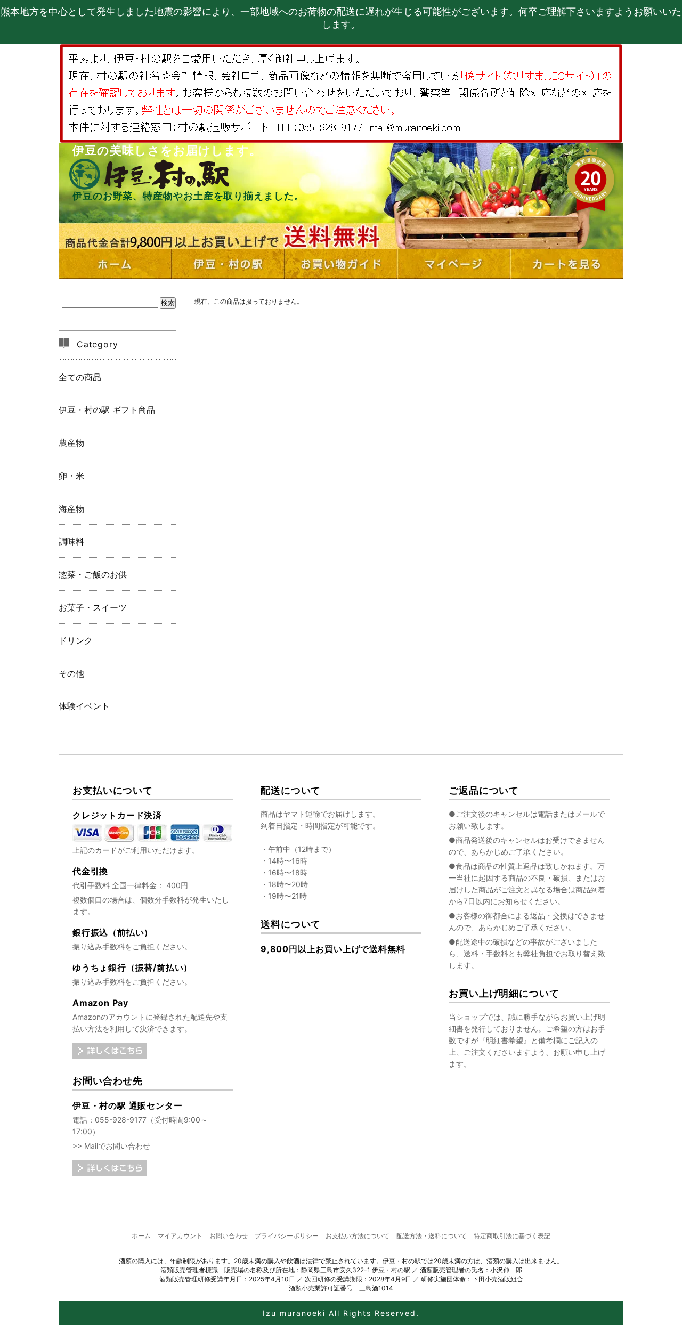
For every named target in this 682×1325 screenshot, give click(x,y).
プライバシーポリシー (287, 1236)
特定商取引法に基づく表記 (512, 1236)
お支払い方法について (357, 1236)
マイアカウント (180, 1236)
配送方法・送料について (431, 1236)
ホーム (141, 1236)
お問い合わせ (228, 1236)
